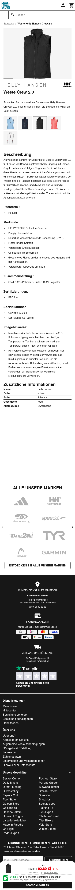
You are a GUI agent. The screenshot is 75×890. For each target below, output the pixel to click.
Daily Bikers (10, 783)
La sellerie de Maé (14, 820)
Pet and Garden (48, 783)
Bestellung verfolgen (15, 714)
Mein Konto (10, 706)
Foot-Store (9, 799)
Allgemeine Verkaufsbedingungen (24, 744)
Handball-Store (12, 812)
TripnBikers (46, 820)
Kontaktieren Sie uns (37, 595)
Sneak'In (44, 795)
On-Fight (8, 829)
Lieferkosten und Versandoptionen (24, 761)
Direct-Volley (10, 791)
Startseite (8, 23)
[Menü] (4, 15)
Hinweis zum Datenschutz (19, 765)
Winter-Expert (47, 829)
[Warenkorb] (71, 5)
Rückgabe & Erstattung (17, 748)
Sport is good (47, 804)
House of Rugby (13, 816)
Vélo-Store (45, 824)
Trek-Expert (46, 812)
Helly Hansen (25, 85)
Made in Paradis (13, 824)
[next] (72, 526)
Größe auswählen (37, 885)
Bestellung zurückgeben (37, 660)
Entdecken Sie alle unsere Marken (37, 565)
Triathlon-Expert (49, 816)
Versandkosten (51, 872)
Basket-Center (12, 778)
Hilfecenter (9, 710)
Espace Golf (10, 795)
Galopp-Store (11, 804)
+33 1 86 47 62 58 (37, 606)
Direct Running (12, 787)
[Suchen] (13, 15)
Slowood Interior (49, 787)
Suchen (20, 15)
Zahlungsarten (12, 756)
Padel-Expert (11, 833)
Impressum (9, 752)
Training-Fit (46, 808)
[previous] (2, 526)
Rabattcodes (10, 723)
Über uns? (9, 735)
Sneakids (45, 799)
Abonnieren (58, 860)
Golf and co (10, 808)
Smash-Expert (48, 791)
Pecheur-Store (48, 778)
